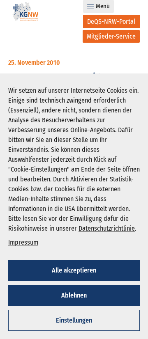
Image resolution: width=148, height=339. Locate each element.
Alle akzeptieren (74, 270)
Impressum (23, 242)
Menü (103, 6)
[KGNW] (25, 13)
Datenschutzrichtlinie (107, 228)
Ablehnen (74, 295)
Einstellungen (74, 320)
